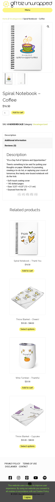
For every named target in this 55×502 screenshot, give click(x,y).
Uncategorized (15, 19)
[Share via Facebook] (19, 194)
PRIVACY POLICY (12, 463)
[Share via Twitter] (23, 194)
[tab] (27, 135)
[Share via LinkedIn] (31, 194)
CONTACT (23, 466)
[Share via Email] (35, 194)
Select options (28, 329)
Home (5, 19)
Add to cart (18, 112)
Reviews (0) (10, 145)
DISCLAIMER (11, 466)
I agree (27, 497)
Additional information (15, 140)
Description (10, 135)
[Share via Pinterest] (27, 194)
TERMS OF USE (30, 463)
